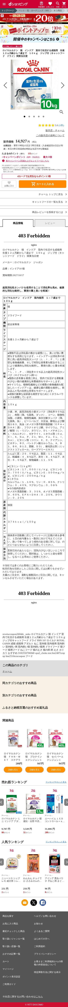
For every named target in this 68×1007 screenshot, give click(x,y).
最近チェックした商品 (14, 931)
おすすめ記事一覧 (11, 954)
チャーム (7, 671)
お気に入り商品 (10, 923)
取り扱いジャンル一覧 (14, 939)
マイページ (8, 969)
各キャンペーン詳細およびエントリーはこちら (27, 161)
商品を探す (8, 916)
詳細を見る (13, 769)
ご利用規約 (39, 946)
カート (6, 961)
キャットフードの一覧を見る (47, 202)
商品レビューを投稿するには (47, 212)
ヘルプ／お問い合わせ (45, 916)
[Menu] (4, 4)
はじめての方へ (41, 939)
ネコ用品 (58, 10)
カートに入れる (42, 184)
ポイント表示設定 (11, 976)
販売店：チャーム (55, 130)
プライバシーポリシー (45, 954)
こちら (39, 996)
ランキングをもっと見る (56, 782)
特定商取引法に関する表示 (47, 972)
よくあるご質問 (41, 931)
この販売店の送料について (50, 135)
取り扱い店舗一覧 (11, 946)
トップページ (8, 10)
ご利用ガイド (9, 984)
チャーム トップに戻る (51, 194)
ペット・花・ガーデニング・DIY (34, 10)
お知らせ (38, 923)
